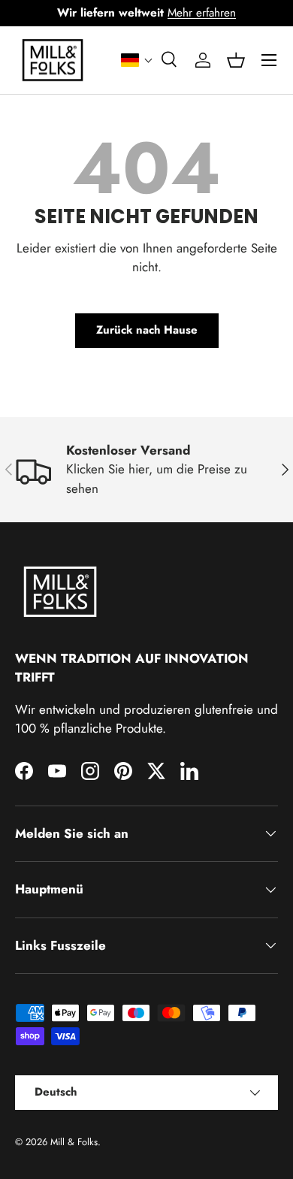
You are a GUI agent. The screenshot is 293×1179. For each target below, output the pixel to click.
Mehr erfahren (202, 13)
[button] (137, 60)
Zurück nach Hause (147, 330)
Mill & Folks (74, 1142)
